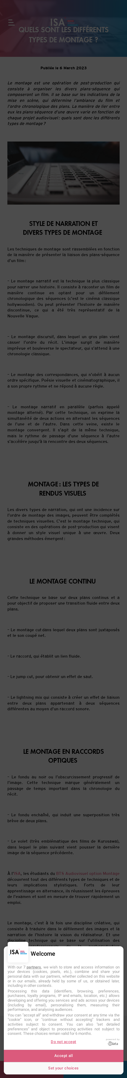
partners (34, 967)
